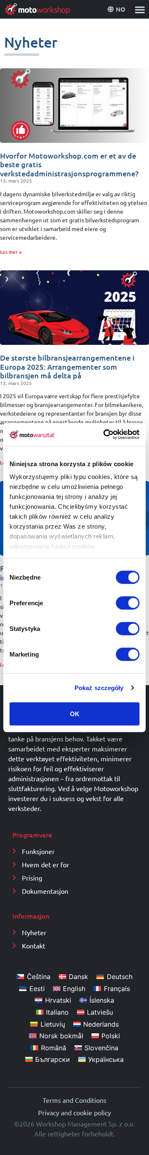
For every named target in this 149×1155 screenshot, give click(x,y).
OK (74, 713)
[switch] (127, 602)
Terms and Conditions (74, 1100)
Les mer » (11, 251)
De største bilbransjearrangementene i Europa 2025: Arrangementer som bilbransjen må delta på (67, 366)
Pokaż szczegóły (99, 687)
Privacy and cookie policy (74, 1112)
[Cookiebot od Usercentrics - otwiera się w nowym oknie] (105, 434)
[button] (140, 9)
